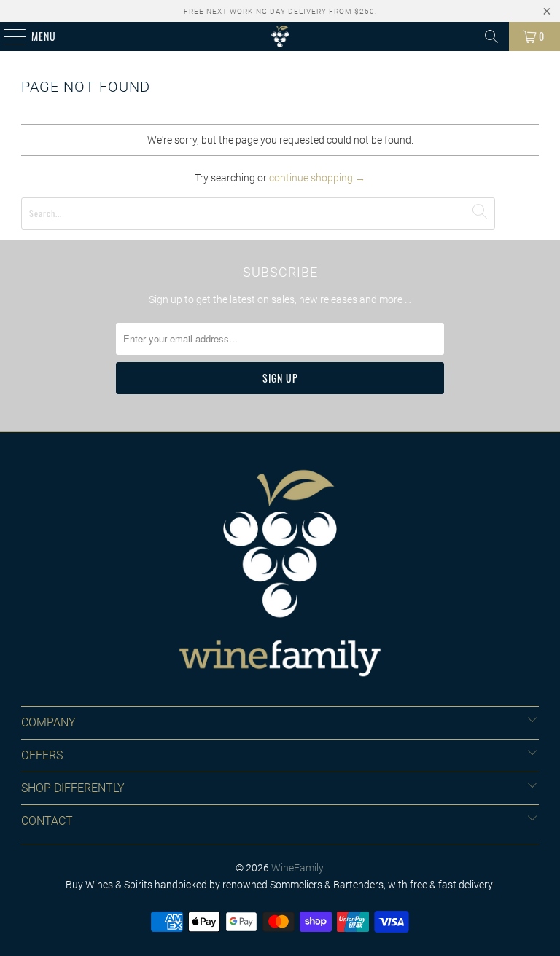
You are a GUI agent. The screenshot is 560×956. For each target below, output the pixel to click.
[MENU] (7, 36)
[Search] (491, 36)
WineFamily (297, 868)
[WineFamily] (280, 36)
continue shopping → (317, 178)
